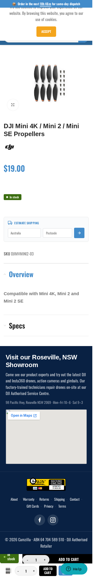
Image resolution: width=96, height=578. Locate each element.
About (14, 496)
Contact (75, 496)
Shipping (59, 496)
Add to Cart (47, 570)
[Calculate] (79, 230)
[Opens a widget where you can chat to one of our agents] (73, 569)
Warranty (28, 496)
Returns (44, 496)
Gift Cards (33, 503)
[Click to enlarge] (12, 102)
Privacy (48, 503)
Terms (62, 503)
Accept (46, 31)
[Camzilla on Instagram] (53, 517)
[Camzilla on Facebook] (39, 517)
